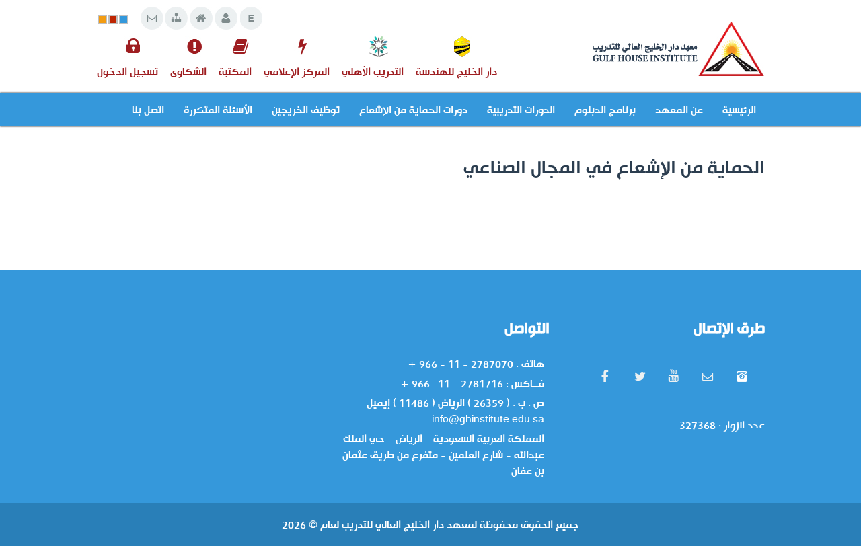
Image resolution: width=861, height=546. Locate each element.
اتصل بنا (148, 110)
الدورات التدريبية (521, 110)
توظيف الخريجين (306, 110)
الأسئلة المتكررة (218, 110)
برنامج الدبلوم (605, 110)
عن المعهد (679, 110)
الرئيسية (739, 110)
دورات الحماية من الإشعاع (413, 110)
